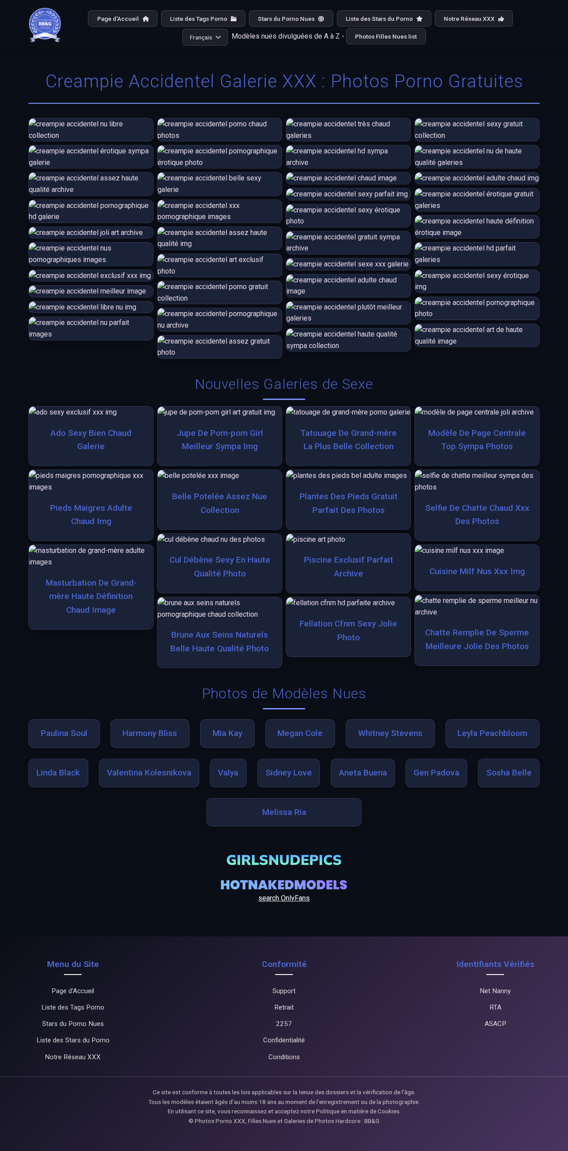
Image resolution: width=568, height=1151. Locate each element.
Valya (228, 772)
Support (284, 991)
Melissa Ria (284, 812)
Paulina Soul (64, 733)
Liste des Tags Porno (199, 18)
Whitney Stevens (390, 733)
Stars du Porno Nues (287, 18)
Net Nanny (495, 991)
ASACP (495, 1024)
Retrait (284, 1007)
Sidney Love (288, 772)
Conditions (284, 1057)
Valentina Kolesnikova (149, 772)
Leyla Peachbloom (492, 733)
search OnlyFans (284, 898)
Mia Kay (227, 733)
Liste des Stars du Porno (380, 18)
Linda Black (58, 772)
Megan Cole (300, 733)
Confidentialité (284, 1040)
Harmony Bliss (149, 733)
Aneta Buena (363, 772)
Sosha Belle (509, 772)
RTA (495, 1007)
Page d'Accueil (118, 18)
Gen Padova (436, 772)
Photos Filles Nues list (386, 36)
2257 (284, 1024)
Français (201, 37)
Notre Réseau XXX (470, 18)
